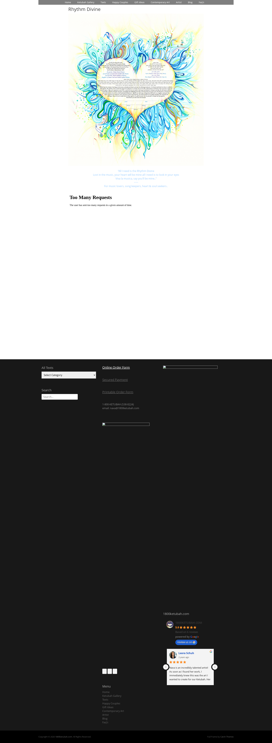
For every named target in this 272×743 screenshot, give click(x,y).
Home (68, 2)
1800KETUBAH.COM (188, 623)
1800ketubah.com (63, 736)
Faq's (201, 2)
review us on (184, 642)
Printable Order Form (117, 392)
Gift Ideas (139, 2)
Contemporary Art (160, 2)
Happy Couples (120, 2)
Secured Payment (115, 380)
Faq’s (105, 722)
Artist (179, 2)
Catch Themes (227, 736)
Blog (190, 2)
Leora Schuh (186, 653)
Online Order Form (116, 367)
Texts (103, 2)
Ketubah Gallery (85, 2)
